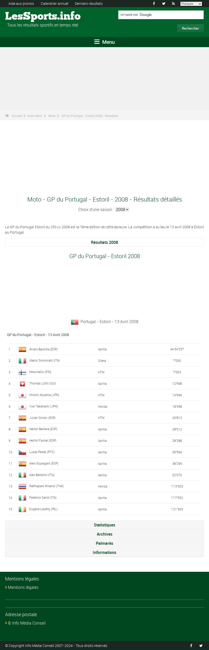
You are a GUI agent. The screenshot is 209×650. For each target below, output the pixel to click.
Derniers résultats (89, 3)
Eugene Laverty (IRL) (43, 509)
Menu (108, 41)
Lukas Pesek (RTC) (42, 452)
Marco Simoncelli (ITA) (44, 360)
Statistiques (104, 525)
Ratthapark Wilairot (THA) (46, 486)
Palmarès (104, 543)
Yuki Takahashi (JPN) (43, 406)
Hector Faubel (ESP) (42, 440)
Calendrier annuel (54, 3)
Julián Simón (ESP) (42, 418)
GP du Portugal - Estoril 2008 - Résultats (90, 116)
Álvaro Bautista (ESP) (43, 349)
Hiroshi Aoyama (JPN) (44, 395)
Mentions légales (23, 587)
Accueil (17, 116)
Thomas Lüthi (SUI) (42, 383)
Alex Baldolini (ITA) (42, 475)
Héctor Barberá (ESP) (43, 429)
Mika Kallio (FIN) (40, 372)
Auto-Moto (34, 116)
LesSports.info (24, 16)
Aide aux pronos (21, 3)
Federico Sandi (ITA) (43, 497)
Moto (52, 116)
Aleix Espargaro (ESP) (43, 463)
